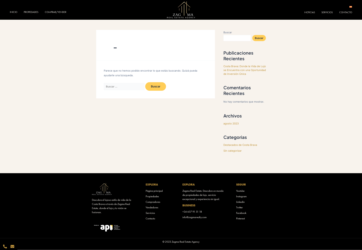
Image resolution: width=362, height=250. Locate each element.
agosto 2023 (231, 123)
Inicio (13, 12)
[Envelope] (12, 246)
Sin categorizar (232, 150)
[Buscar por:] (124, 86)
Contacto (345, 12)
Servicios (327, 12)
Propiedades (31, 12)
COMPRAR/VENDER (55, 12)
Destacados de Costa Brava (240, 144)
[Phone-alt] (5, 246)
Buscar (227, 32)
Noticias (309, 12)
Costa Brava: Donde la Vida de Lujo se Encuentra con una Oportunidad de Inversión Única (244, 70)
